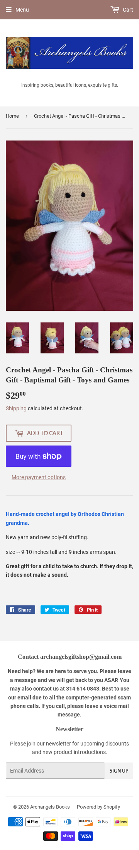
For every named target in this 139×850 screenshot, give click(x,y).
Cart (127, 10)
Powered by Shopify (98, 807)
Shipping (16, 408)
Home (12, 116)
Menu (22, 10)
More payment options (39, 477)
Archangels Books (50, 807)
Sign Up (119, 771)
